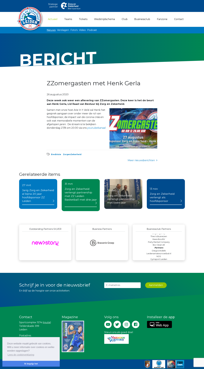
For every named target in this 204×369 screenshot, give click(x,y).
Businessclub (142, 19)
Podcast (92, 30)
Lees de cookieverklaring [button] (21, 354)
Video (82, 30)
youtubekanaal (96, 127)
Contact (179, 19)
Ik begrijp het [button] (31, 363)
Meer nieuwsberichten (141, 160)
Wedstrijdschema (104, 19)
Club (125, 19)
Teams (68, 19)
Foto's (74, 30)
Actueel (53, 19)
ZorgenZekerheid (72, 154)
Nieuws (51, 30)
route (46, 322)
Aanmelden (156, 285)
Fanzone (162, 19)
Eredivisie (56, 154)
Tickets (83, 19)
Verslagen (63, 30)
